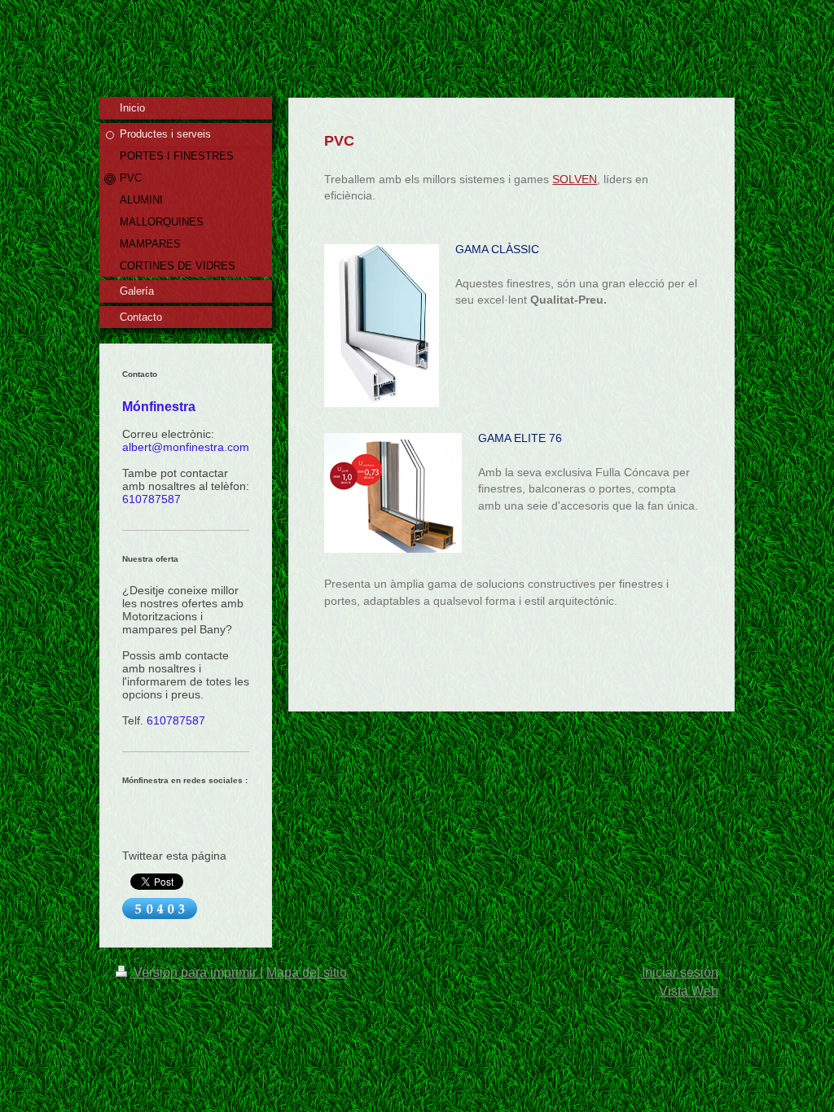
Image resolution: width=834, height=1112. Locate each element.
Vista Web (688, 991)
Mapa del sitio (306, 972)
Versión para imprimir (195, 972)
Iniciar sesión (680, 972)
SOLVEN (574, 179)
